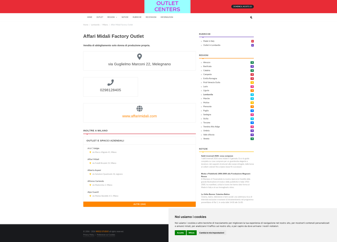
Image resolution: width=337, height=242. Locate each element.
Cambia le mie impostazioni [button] (211, 233)
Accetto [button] (180, 233)
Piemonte (207, 107)
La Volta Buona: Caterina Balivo (215, 194)
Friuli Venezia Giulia (211, 82)
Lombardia (95, 25)
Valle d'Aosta (208, 135)
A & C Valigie (93, 148)
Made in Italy (208, 41)
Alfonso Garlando (96, 181)
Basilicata (207, 66)
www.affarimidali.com (139, 116)
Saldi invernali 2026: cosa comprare (217, 156)
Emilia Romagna (210, 79)
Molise (206, 103)
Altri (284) (139, 204)
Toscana (206, 123)
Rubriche (205, 34)
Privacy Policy (88, 235)
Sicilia (205, 119)
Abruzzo (206, 62)
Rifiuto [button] (192, 233)
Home (85, 25)
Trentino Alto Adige (211, 127)
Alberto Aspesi (94, 170)
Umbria (206, 131)
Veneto (206, 139)
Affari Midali (93, 159)
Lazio (205, 87)
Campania (207, 74)
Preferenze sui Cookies (106, 235)
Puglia (206, 111)
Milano (105, 25)
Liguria (206, 91)
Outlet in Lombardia (211, 45)
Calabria (206, 70)
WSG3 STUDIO (102, 232)
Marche (206, 99)
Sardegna (207, 115)
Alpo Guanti (93, 192)
